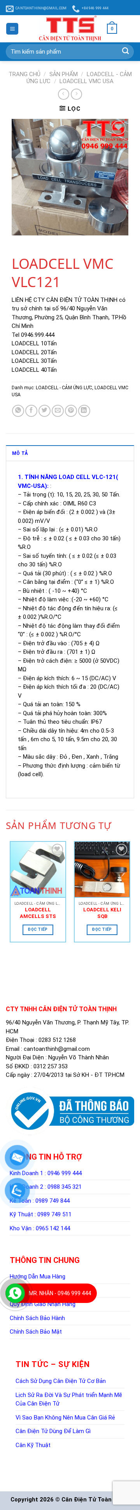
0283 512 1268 (57, 1039)
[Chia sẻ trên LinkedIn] (84, 411)
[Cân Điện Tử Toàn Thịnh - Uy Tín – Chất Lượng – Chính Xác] (70, 29)
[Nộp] (125, 51)
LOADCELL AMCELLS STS (38, 913)
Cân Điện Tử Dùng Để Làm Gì (53, 1431)
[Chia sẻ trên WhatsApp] (18, 411)
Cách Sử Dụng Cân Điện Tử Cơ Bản (61, 1381)
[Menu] (12, 29)
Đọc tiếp (37, 929)
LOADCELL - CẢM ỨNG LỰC (64, 387)
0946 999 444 (64, 1173)
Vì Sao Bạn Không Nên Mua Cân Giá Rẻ (65, 1417)
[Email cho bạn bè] (58, 411)
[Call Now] (15, 1293)
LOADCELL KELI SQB (102, 913)
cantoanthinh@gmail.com (57, 1048)
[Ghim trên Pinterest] (71, 411)
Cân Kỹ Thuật (33, 1445)
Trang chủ (24, 74)
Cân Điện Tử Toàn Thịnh (95, 1499)
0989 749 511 (54, 1214)
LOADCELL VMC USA (87, 81)
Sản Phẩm (63, 74)
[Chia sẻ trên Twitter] (44, 411)
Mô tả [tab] (20, 453)
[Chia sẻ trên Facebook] (31, 411)
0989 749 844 (52, 1200)
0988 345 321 (64, 1186)
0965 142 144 (53, 1228)
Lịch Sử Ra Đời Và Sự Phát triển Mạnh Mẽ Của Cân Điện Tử (69, 1399)
